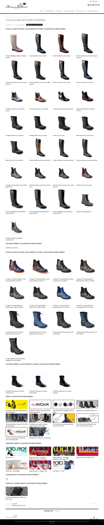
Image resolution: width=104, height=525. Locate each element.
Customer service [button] (92, 11)
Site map (57, 511)
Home (41, 11)
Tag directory (9, 17)
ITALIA (94, 1)
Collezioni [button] (58, 11)
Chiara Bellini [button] (49, 11)
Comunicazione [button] (69, 11)
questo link (52, 521)
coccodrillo (14, 503)
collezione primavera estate (18, 505)
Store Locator (80, 11)
